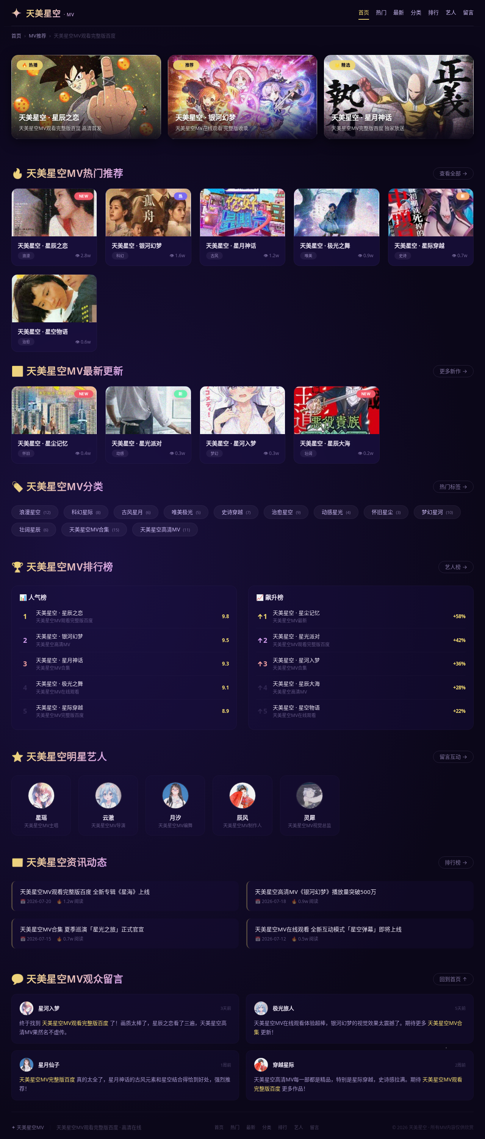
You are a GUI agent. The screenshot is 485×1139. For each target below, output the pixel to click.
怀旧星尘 (386, 512)
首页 (363, 12)
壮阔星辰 (33, 529)
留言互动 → (453, 756)
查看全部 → (453, 173)
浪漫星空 (34, 512)
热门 (381, 12)
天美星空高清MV (165, 529)
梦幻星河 (437, 512)
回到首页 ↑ (453, 979)
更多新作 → (453, 371)
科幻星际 (86, 512)
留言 (468, 12)
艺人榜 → (456, 566)
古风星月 (136, 512)
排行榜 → (456, 862)
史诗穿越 (236, 512)
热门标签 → (453, 486)
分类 (416, 12)
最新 (398, 12)
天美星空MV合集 (94, 529)
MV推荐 (37, 35)
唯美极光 (186, 512)
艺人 (451, 12)
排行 (433, 12)
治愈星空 (286, 512)
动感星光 (336, 512)
